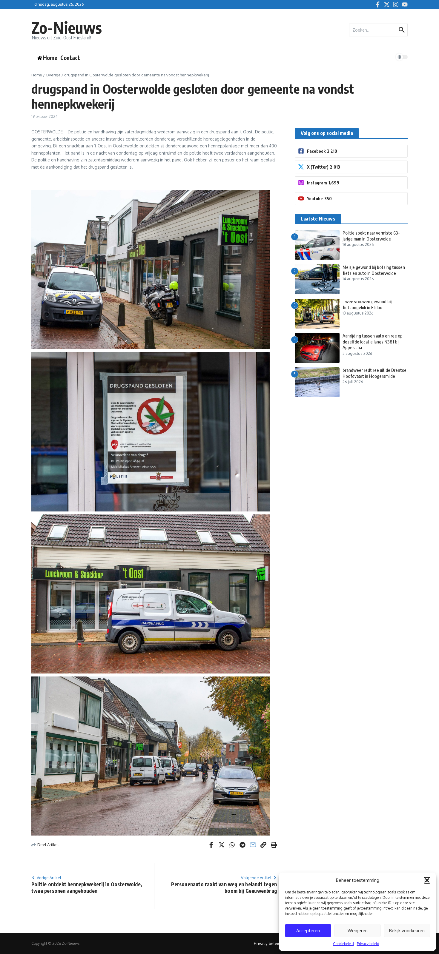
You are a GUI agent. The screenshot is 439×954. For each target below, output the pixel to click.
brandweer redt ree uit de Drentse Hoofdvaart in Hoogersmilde (374, 373)
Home (36, 75)
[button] (427, 880)
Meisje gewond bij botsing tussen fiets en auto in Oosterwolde (374, 270)
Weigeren (358, 930)
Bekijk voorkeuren (407, 930)
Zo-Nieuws (66, 27)
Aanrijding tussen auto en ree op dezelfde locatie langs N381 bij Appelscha (373, 341)
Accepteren (308, 930)
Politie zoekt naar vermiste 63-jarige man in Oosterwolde (371, 235)
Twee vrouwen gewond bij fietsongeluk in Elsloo (367, 304)
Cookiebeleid (343, 943)
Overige (53, 75)
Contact (70, 57)
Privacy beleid (368, 943)
